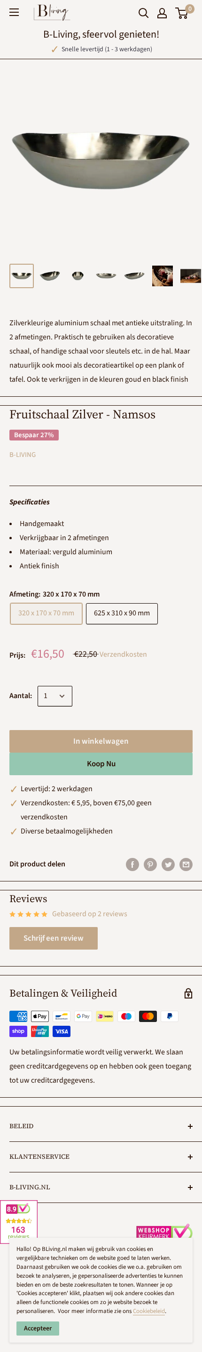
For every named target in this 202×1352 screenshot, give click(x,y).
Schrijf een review (53, 938)
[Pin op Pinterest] (150, 864)
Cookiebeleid (149, 1311)
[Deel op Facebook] (132, 864)
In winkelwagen (101, 741)
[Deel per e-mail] (186, 864)
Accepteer (38, 1328)
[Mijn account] (162, 13)
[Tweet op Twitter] (168, 864)
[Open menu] (14, 12)
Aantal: (20, 696)
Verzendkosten (123, 654)
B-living (22, 455)
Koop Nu (101, 764)
